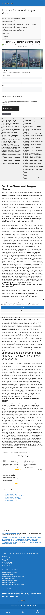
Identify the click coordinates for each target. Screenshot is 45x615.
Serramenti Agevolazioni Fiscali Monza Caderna (13, 584)
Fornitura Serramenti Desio (11, 494)
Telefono (4, 80)
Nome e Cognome (6, 75)
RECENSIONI (6, 32)
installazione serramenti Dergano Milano (24, 539)
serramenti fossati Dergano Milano (23, 540)
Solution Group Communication (31, 607)
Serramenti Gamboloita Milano (9, 582)
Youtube (8, 565)
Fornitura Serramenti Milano (11, 492)
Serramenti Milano (6, 592)
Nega (22, 310)
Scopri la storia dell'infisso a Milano (10, 533)
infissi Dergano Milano (10, 543)
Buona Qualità (6, 33)
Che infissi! (5, 36)
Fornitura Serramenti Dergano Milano (11, 20)
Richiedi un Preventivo (8, 21)
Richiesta (4, 85)
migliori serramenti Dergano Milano (18, 542)
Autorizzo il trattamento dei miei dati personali (12, 96)
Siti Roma (41, 607)
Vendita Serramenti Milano (12, 596)
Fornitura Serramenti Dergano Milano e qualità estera (15, 27)
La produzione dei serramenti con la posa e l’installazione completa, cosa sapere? (21, 29)
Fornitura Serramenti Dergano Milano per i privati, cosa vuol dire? (17, 26)
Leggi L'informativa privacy (15, 605)
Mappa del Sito (33, 605)
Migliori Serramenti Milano (17, 593)
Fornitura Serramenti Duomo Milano (13, 498)
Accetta (22, 307)
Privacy (4, 93)
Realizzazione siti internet (18, 607)
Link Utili (5, 38)
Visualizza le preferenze (22, 313)
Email (24, 80)
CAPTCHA (4, 104)
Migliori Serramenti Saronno (8, 578)
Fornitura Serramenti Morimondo (9, 572)
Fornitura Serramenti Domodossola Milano (14, 495)
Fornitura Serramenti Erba (11, 500)
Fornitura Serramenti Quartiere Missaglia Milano (13, 576)
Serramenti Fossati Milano (12, 595)
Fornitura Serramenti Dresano (12, 497)
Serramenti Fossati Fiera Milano (9, 580)
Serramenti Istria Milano (7, 574)
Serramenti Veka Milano (25, 595)
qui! (25, 99)
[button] (43, 299)
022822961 (9, 562)
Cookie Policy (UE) (25, 605)
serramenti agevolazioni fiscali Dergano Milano (26, 537)
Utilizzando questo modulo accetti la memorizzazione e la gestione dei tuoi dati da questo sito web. (20, 102)
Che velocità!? (6, 35)
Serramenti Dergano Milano (8, 537)
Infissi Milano (29, 592)
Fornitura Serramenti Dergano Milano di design (13, 30)
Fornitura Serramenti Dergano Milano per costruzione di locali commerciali (19, 24)
